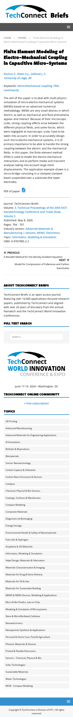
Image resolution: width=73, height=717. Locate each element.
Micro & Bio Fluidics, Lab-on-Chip (23, 602)
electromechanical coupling (34, 86)
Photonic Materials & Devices (21, 644)
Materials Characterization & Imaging (25, 567)
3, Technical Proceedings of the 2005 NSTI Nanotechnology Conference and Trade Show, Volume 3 (35, 212)
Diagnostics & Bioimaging (19, 518)
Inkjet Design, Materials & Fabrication (25, 560)
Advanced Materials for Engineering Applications (31, 435)
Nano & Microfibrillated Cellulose (23, 616)
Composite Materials (16, 511)
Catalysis (10, 483)
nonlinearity (11, 90)
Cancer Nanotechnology (18, 463)
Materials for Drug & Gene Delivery (24, 574)
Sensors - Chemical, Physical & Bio (23, 658)
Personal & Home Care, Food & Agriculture (28, 637)
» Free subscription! (36, 403)
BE (29, 78)
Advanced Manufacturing (19, 428)
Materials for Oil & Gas (17, 581)
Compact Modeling (15, 504)
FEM (56, 86)
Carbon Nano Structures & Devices (24, 476)
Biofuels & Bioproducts (17, 449)
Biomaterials (12, 456)
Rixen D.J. (23, 74)
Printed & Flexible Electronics (21, 651)
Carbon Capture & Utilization (21, 470)
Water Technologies (16, 678)
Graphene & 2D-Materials (19, 546)
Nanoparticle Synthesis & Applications (25, 630)
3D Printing (11, 421)
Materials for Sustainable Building (23, 588)
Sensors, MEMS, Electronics (42, 233)
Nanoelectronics (14, 623)
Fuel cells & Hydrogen (17, 539)
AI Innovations (13, 442)
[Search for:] (36, 337)
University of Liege (15, 78)
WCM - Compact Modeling (19, 685)
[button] (68, 27)
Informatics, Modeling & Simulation (34, 237)
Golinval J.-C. (38, 74)
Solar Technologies (15, 664)
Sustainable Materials (17, 671)
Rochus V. (10, 74)
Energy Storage (14, 525)
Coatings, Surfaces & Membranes (23, 497)
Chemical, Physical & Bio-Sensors (23, 490)
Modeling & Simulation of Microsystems (26, 609)
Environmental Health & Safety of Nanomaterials (31, 532)
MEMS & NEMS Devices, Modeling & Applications (31, 595)
